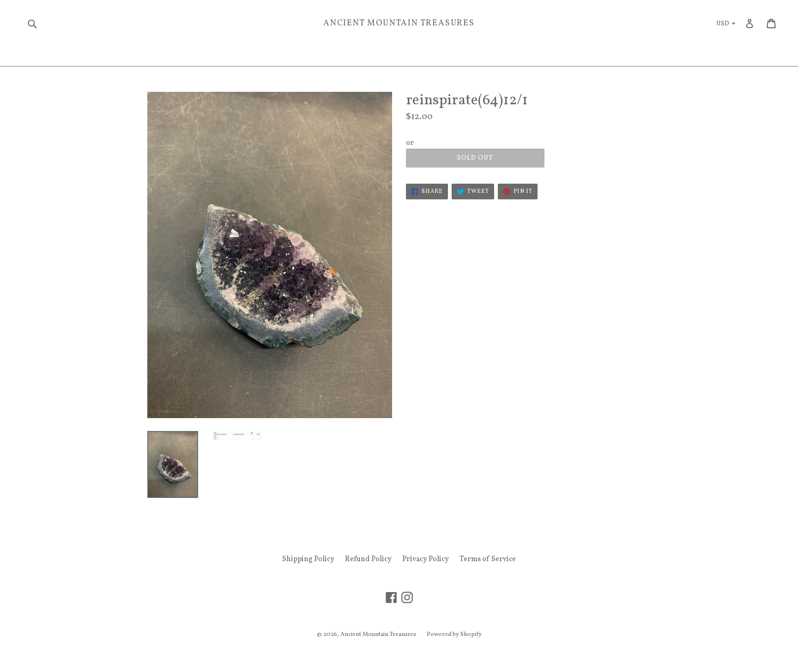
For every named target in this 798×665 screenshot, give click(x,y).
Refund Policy (368, 559)
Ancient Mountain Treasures (399, 23)
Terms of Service (487, 559)
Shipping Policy (308, 559)
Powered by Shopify (454, 634)
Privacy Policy (425, 559)
